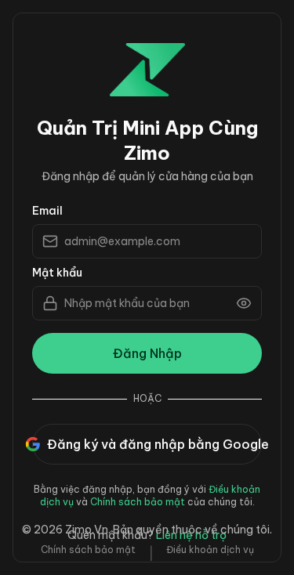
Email (47, 211)
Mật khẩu (57, 273)
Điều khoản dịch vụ (210, 549)
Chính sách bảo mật (137, 502)
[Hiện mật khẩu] (244, 303)
